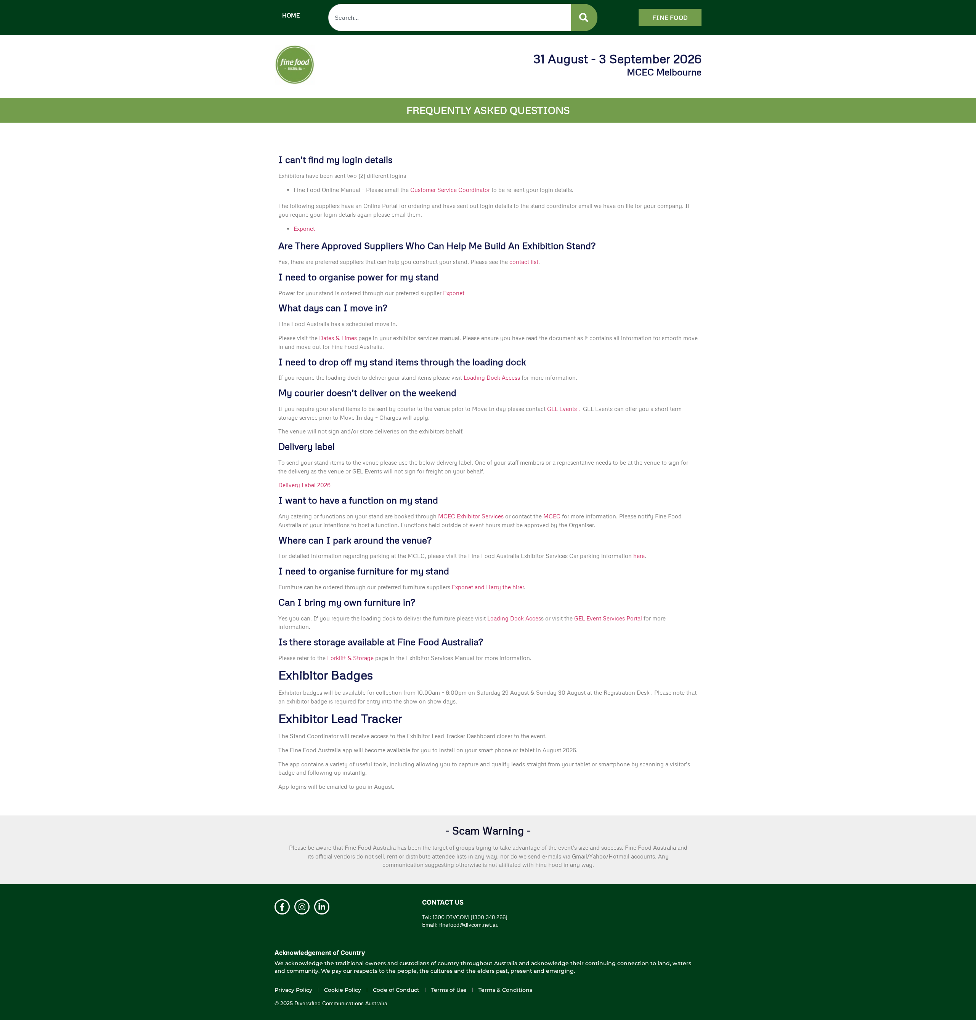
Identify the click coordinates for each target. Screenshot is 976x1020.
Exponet (304, 228)
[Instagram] (302, 906)
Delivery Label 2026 (304, 484)
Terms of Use (449, 990)
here (639, 555)
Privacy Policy (293, 990)
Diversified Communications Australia (340, 1003)
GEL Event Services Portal (608, 618)
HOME (291, 15)
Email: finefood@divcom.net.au (460, 924)
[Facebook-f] (282, 906)
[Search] (583, 17)
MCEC (552, 516)
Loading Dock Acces (513, 618)
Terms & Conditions (505, 990)
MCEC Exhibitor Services (471, 516)
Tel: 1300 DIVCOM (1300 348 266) (464, 917)
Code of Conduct (396, 990)
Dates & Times (338, 337)
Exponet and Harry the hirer (488, 587)
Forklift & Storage (351, 657)
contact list (523, 261)
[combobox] (449, 17)
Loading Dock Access (492, 377)
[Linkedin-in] (321, 906)
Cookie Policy (342, 990)
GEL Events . (564, 408)
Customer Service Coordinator (450, 189)
